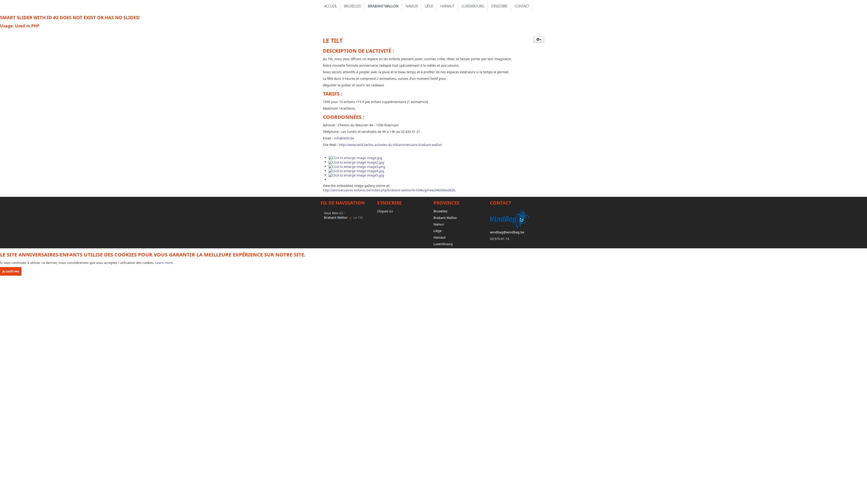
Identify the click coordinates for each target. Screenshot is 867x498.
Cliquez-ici (385, 211)
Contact (522, 6)
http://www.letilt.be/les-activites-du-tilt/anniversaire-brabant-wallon (390, 145)
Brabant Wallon (383, 6)
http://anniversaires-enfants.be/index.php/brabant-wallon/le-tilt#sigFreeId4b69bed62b (389, 190)
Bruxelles (352, 6)
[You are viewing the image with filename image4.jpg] (356, 171)
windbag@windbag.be (507, 232)
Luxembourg (472, 6)
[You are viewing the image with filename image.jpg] (355, 157)
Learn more (164, 263)
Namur (412, 6)
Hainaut (447, 6)
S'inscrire (499, 6)
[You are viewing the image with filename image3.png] (357, 166)
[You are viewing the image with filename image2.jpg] (356, 162)
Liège (429, 6)
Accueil (330, 6)
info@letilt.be (344, 138)
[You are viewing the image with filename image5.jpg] (356, 175)
